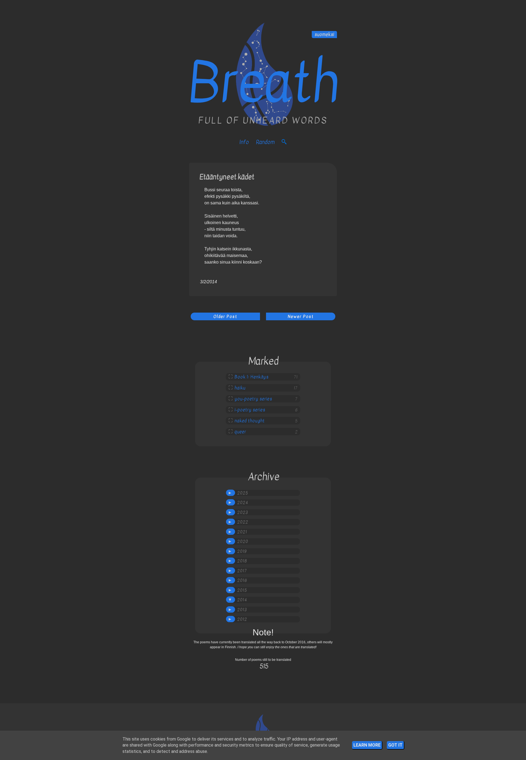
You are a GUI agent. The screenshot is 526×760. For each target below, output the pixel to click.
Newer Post (301, 316)
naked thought (250, 421)
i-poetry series (250, 410)
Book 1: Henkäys (251, 377)
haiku (240, 388)
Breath (263, 83)
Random (265, 142)
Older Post (225, 316)
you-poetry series (253, 399)
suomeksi (324, 34)
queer (240, 431)
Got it (395, 745)
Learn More (367, 745)
